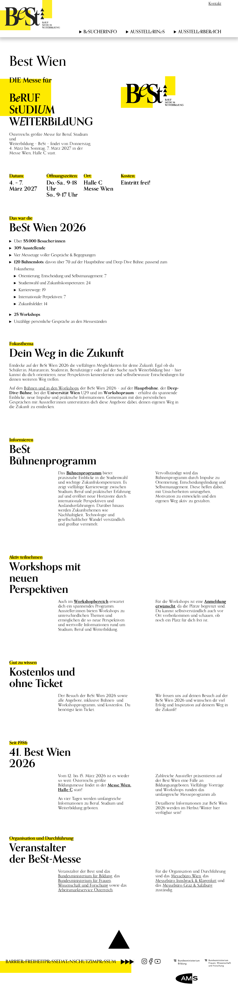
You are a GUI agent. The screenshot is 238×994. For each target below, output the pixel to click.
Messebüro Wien (186, 875)
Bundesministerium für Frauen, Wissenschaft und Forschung (85, 883)
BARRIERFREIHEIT (25, 961)
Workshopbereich (91, 601)
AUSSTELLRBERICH (199, 32)
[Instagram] (144, 961)
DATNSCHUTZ (75, 961)
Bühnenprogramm (84, 473)
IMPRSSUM (103, 961)
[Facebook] (151, 961)
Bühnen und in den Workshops (51, 388)
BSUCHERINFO (100, 32)
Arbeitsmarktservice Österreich (85, 889)
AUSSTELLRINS (147, 32)
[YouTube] (157, 961)
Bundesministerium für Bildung (85, 875)
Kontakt (214, 3)
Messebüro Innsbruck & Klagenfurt (186, 880)
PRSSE (51, 961)
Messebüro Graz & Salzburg (187, 885)
